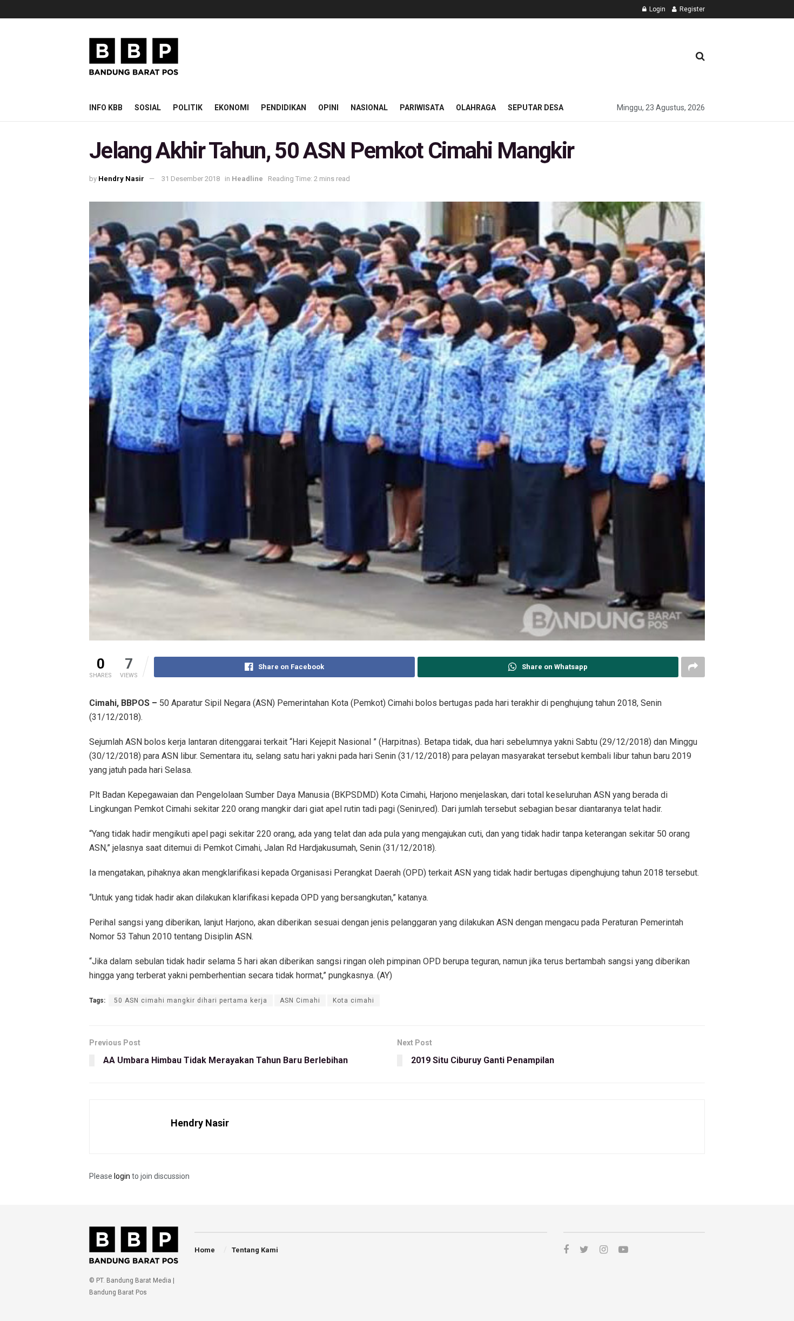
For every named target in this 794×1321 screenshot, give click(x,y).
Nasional (369, 107)
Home (204, 1250)
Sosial (147, 107)
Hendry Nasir (121, 179)
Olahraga (476, 107)
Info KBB (106, 107)
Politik (188, 107)
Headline (247, 179)
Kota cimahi (353, 1000)
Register (691, 9)
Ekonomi (231, 107)
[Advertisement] (484, 54)
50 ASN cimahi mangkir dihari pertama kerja (190, 1000)
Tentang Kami (255, 1250)
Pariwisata (422, 107)
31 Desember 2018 (191, 179)
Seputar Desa (535, 107)
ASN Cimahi (300, 1000)
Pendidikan (283, 107)
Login (656, 9)
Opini (328, 107)
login (122, 1176)
